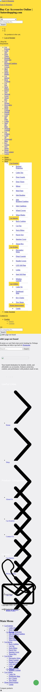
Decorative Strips (8, 106)
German (11, 323)
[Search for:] (11, 349)
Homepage (26, 345)
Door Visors (6, 55)
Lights (6, 121)
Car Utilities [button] (7, 133)
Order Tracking (9, 312)
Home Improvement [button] (9, 151)
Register (12, 38)
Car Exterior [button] (7, 48)
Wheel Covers (6, 66)
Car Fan (5, 84)
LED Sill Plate (6, 117)
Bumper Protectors (7, 59)
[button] (1, 691)
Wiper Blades (6, 73)
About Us (7, 159)
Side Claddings (21, 206)
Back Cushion (7, 80)
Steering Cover (7, 95)
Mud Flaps (6, 70)
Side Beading (20, 195)
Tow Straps (6, 147)
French (11, 321)
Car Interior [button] (6, 77)
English (7, 319)
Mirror (18, 186)
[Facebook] (6, 377)
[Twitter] (8, 377)
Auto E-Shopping (6, 5)
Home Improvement (11, 682)
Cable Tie (6, 136)
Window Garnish (7, 129)
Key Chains (6, 144)
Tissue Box (6, 99)
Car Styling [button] (6, 102)
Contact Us (4, 316)
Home (6, 157)
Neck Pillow (6, 88)
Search (3, 25)
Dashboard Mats (8, 140)
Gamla (6, 154)
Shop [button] (6, 161)
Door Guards (20, 177)
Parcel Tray (6, 91)
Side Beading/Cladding (10, 62)
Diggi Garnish (7, 109)
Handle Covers (6, 113)
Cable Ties (6, 51)
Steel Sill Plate (6, 125)
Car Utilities (8, 672)
